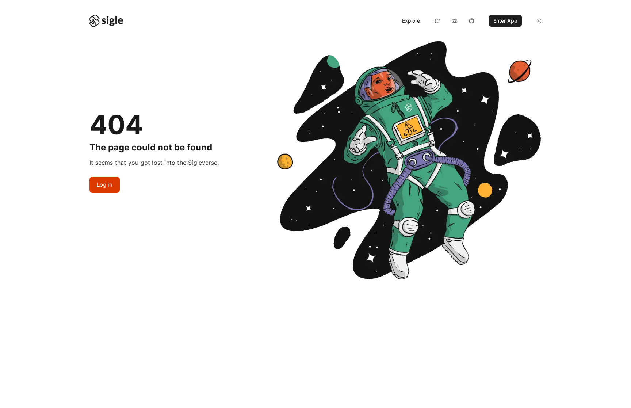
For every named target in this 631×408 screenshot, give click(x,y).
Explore (411, 21)
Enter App (505, 21)
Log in (104, 184)
